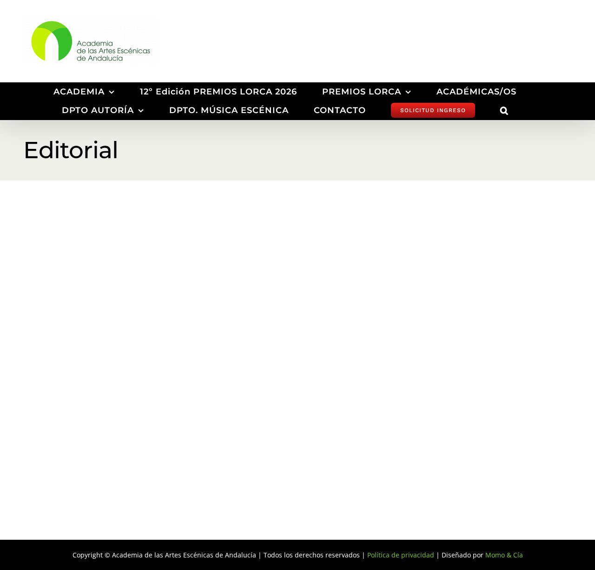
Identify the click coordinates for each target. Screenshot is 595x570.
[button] (504, 110)
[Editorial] (111, 289)
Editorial (93, 300)
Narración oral (326, 300)
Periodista (127, 300)
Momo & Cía (504, 554)
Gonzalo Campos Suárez (470, 395)
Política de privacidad (400, 554)
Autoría (257, 300)
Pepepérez (242, 395)
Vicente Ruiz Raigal (84, 395)
